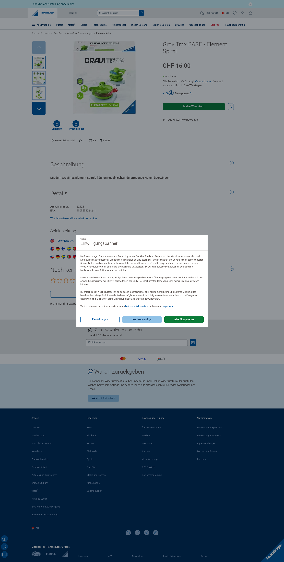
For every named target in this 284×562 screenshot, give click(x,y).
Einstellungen (100, 319)
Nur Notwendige (142, 319)
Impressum (168, 306)
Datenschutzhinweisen (136, 306)
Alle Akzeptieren (184, 319)
